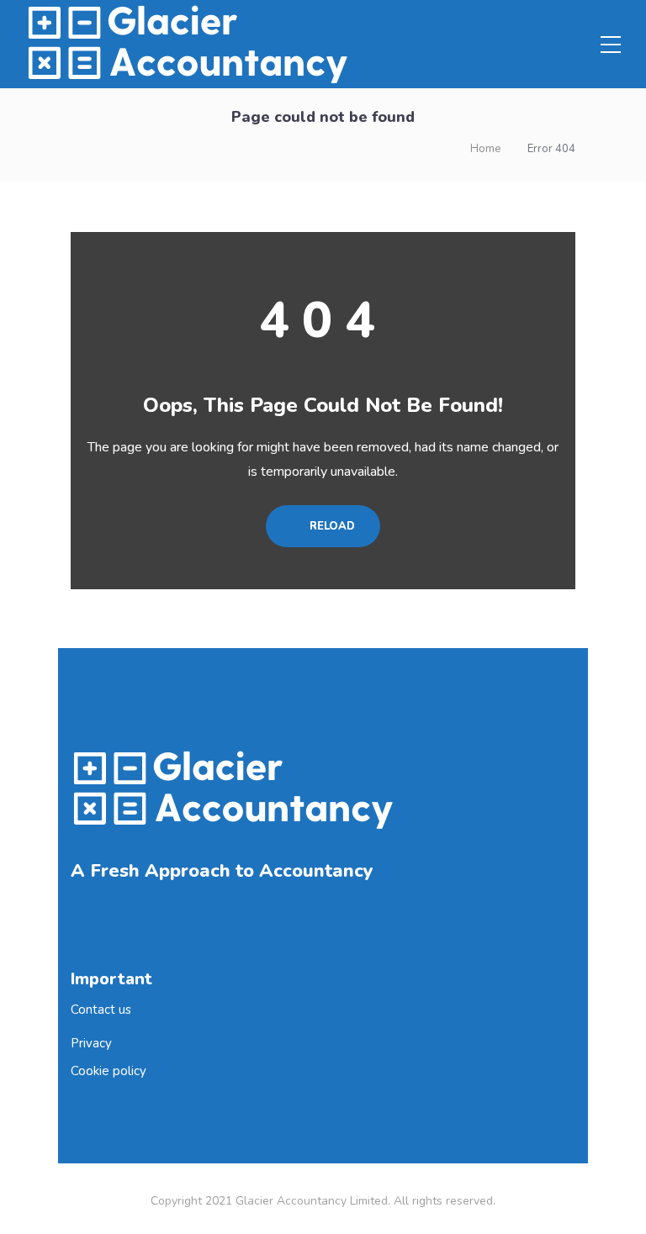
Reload (330, 526)
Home (485, 148)
